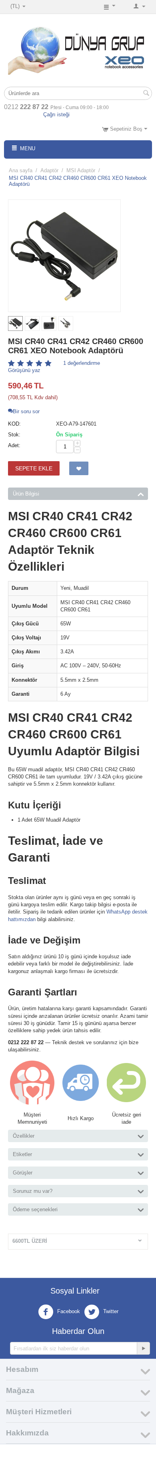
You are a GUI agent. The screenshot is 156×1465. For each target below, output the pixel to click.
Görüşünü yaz (24, 370)
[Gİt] (143, 1348)
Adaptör (49, 170)
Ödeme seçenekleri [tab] (35, 1209)
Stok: (14, 435)
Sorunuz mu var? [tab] (32, 1191)
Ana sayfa (20, 170)
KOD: (14, 424)
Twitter (110, 1312)
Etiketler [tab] (22, 1154)
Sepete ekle (33, 468)
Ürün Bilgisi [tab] (26, 494)
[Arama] (146, 94)
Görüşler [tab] (22, 1173)
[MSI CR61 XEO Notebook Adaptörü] (64, 256)
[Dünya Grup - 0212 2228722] (78, 49)
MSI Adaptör (80, 170)
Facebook (68, 1312)
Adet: (14, 445)
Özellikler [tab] (23, 1136)
